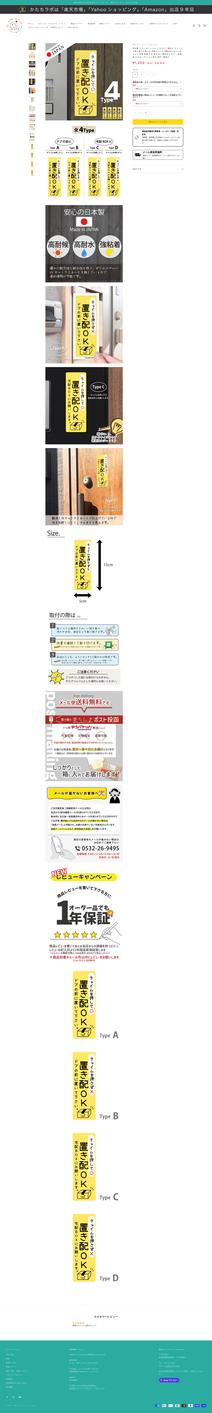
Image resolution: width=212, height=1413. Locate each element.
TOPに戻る (10, 1354)
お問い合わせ (73, 27)
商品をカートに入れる (158, 122)
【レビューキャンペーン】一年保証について (45, 27)
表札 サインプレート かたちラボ (145, 44)
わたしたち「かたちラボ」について (52, 24)
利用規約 (9, 1379)
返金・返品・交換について (16, 1371)
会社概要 (9, 1387)
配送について (105, 24)
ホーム (30, 24)
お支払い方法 (120, 24)
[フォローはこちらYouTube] (20, 1397)
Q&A (175, 24)
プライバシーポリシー (14, 1375)
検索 (7, 1358)
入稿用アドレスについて (158, 24)
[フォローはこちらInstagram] (13, 1397)
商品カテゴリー (77, 24)
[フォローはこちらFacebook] (7, 1397)
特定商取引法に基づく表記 (16, 1383)
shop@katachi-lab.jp (172, 1366)
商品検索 (91, 24)
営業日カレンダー (137, 24)
